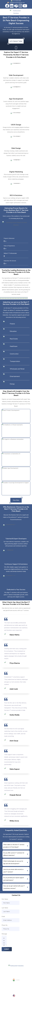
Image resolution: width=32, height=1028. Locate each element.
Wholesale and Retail (17, 369)
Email (3, 916)
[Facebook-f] (5, 973)
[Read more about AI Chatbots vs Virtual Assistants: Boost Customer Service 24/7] (16, 430)
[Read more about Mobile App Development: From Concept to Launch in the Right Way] (16, 474)
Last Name (5, 908)
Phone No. (5, 925)
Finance (12, 324)
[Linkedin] (12, 6)
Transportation (15, 361)
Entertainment (15, 376)
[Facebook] (7, 6)
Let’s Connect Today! (16, 41)
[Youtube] (25, 6)
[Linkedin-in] (10, 973)
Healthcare (13, 346)
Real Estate (14, 339)
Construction (14, 354)
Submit (6, 949)
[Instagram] (20, 6)
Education (13, 331)
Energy (12, 384)
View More (16, 500)
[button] (16, 846)
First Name (5, 899)
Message (4, 934)
